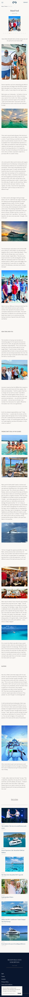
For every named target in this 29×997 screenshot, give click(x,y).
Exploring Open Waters (7, 897)
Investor (3, 979)
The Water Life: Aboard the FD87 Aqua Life (12, 875)
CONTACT (25, 2)
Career (3, 976)
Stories (6, 6)
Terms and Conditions (6, 984)
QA (2, 973)
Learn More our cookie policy (9, 993)
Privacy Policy (4, 982)
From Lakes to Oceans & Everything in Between (13, 944)
